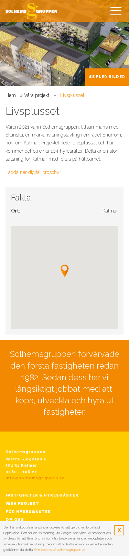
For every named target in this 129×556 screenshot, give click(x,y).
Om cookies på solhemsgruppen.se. (60, 550)
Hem (11, 95)
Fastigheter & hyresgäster (42, 495)
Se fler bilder (107, 77)
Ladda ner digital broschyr (33, 172)
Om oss (15, 519)
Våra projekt (36, 95)
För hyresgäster (28, 512)
